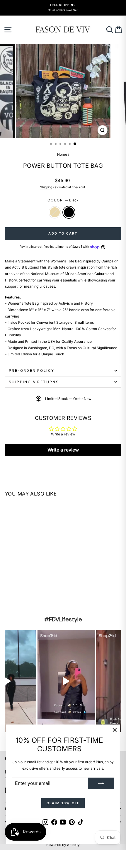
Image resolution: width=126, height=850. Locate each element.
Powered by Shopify (63, 844)
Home (62, 154)
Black (69, 212)
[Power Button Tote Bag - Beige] (8, 594)
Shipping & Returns (34, 382)
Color (63, 200)
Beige (55, 212)
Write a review (63, 450)
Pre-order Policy (31, 370)
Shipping (46, 187)
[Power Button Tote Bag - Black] (15, 594)
